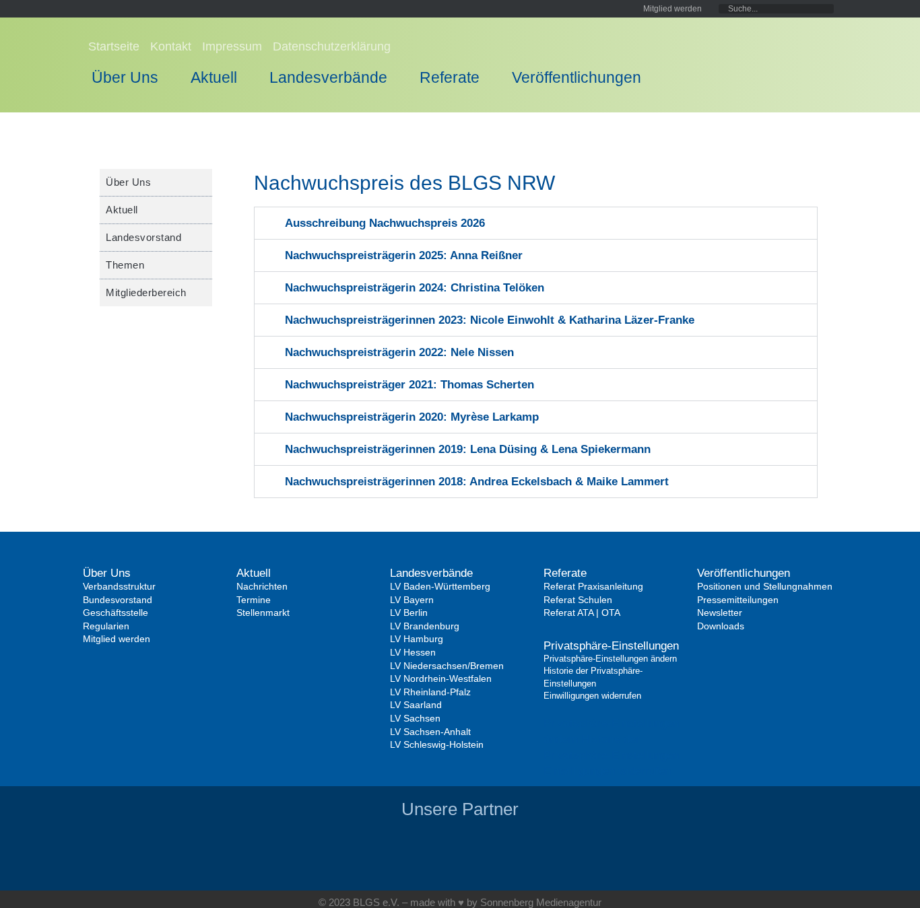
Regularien (106, 626)
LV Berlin (409, 612)
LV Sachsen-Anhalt (430, 731)
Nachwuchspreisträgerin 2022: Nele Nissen (399, 352)
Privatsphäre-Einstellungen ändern (610, 659)
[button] (536, 223)
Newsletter (719, 612)
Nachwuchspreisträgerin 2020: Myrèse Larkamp (412, 417)
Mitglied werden (116, 638)
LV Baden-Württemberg (440, 586)
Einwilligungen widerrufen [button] (607, 771)
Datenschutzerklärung (332, 46)
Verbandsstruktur (119, 586)
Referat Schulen (578, 599)
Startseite (113, 46)
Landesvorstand (143, 237)
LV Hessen (413, 652)
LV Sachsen (415, 718)
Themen (125, 265)
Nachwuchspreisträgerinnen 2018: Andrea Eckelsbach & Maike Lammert (477, 481)
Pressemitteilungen (738, 599)
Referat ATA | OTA (582, 612)
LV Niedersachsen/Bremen (447, 665)
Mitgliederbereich (146, 292)
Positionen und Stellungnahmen (764, 586)
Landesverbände (328, 77)
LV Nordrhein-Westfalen (441, 678)
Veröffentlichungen (576, 77)
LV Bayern (412, 599)
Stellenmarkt (263, 612)
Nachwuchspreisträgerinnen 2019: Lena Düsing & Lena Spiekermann (468, 449)
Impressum (232, 46)
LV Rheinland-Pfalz (430, 692)
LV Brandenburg (424, 626)
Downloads (720, 626)
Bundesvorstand (117, 599)
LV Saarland (416, 704)
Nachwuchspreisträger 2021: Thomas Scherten (409, 384)
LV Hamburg (416, 638)
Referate (450, 77)
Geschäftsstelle (115, 612)
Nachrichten (262, 586)
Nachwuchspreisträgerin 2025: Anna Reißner (404, 255)
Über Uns (125, 77)
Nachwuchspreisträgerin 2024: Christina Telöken (414, 287)
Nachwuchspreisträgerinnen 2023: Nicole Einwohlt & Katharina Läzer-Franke (489, 320)
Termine (253, 599)
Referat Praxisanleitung (593, 586)
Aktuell (214, 77)
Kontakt (170, 46)
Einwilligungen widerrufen (592, 696)
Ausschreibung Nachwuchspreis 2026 (385, 223)
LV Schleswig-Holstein (437, 744)
